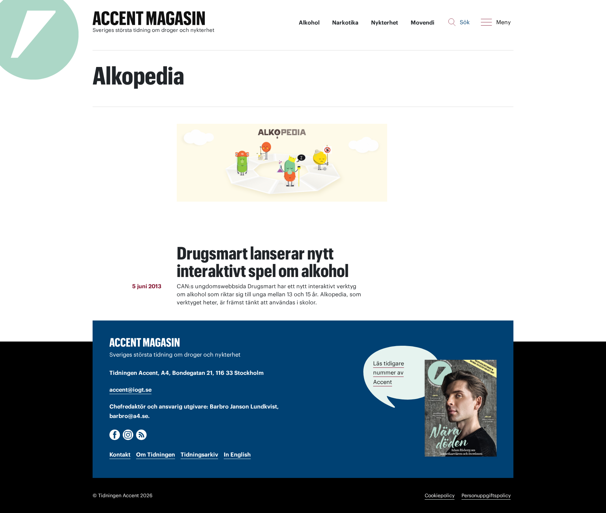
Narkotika (345, 22)
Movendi (422, 22)
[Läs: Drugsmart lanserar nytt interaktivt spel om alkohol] (282, 181)
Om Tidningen (155, 454)
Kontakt (119, 454)
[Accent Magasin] (149, 18)
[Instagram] (128, 435)
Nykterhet (384, 22)
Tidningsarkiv (199, 454)
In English (237, 454)
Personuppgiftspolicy (486, 495)
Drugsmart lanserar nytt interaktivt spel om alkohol (263, 262)
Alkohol (309, 22)
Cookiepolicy (439, 495)
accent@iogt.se (130, 389)
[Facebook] (114, 435)
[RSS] (141, 435)
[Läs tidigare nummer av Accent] (461, 408)
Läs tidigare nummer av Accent (388, 372)
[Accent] (144, 342)
